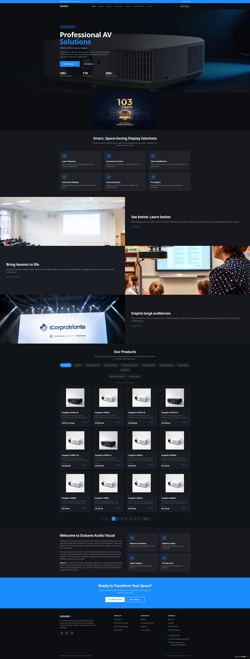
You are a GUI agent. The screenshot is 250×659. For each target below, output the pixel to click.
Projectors (77, 365)
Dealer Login (185, 6)
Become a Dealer (139, 6)
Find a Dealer (118, 6)
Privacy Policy (173, 626)
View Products (68, 64)
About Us (171, 619)
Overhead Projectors (166, 365)
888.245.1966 (186, 1)
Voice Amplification (111, 365)
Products (101, 6)
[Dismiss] (247, 656)
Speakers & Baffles (149, 365)
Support (128, 6)
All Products (66, 365)
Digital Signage (183, 365)
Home (94, 6)
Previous (106, 519)
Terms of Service (174, 630)
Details (84, 422)
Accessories (125, 370)
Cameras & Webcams (93, 365)
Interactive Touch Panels (130, 365)
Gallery (109, 6)
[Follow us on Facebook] (62, 633)
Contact (149, 6)
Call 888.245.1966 (114, 599)
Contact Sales (136, 326)
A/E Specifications (147, 623)
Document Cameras (121, 623)
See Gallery (89, 64)
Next (145, 519)
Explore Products (12, 277)
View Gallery (135, 227)
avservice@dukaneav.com (179, 639)
